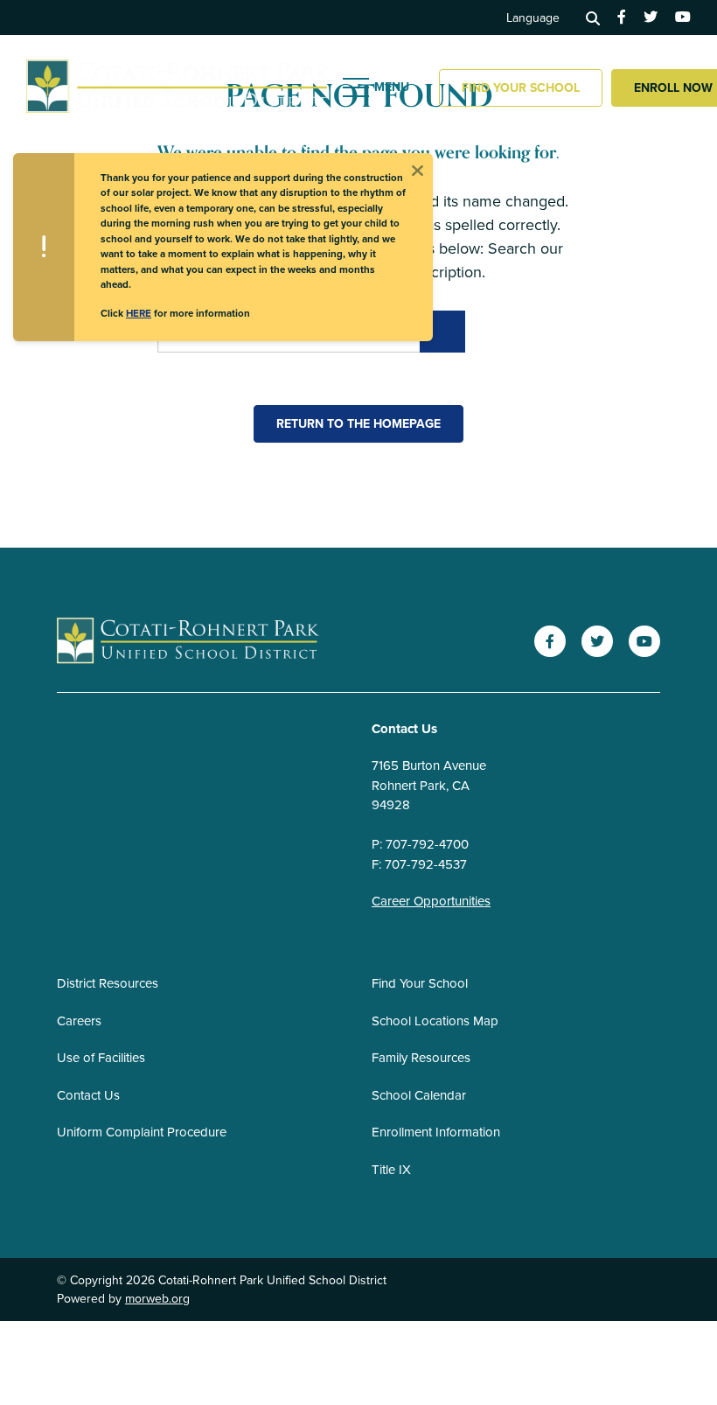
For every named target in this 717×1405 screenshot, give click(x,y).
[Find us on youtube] (683, 17)
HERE (138, 313)
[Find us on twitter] (651, 17)
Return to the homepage (358, 424)
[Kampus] (188, 642)
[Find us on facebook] (621, 17)
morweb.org (157, 1299)
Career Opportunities (431, 901)
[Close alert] (417, 169)
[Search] (593, 17)
